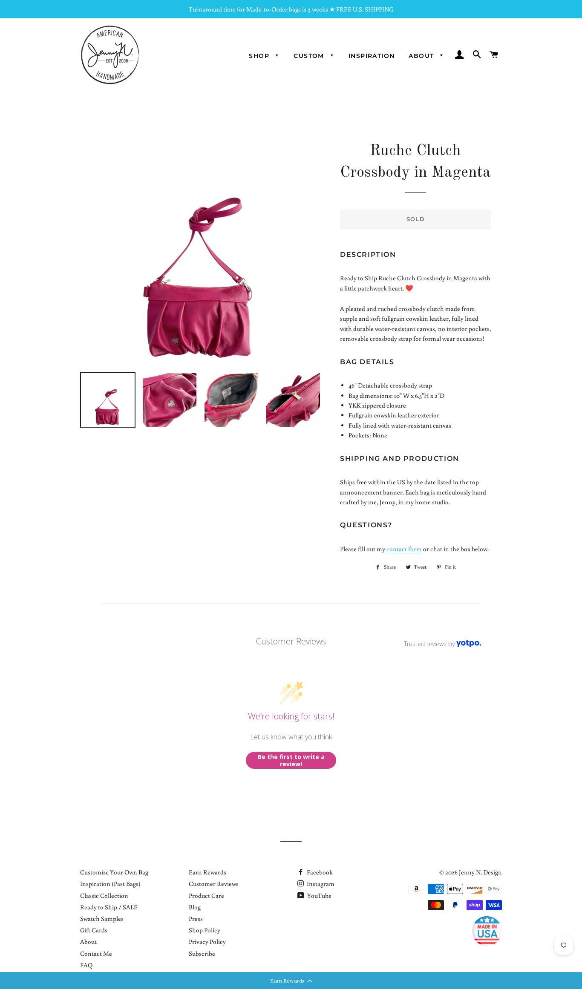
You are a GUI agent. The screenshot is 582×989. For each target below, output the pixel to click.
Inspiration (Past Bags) (110, 884)
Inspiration (372, 56)
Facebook (319, 872)
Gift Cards (93, 930)
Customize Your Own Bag (114, 872)
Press (196, 918)
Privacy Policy (207, 941)
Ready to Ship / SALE (109, 907)
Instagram (319, 884)
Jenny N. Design (480, 872)
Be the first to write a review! (291, 760)
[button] (291, 980)
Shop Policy (204, 930)
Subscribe (202, 953)
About (422, 56)
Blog (195, 907)
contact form (404, 549)
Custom (310, 56)
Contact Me (96, 953)
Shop (260, 56)
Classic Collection (104, 895)
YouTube (318, 895)
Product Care (206, 895)
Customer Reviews (214, 884)
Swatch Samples (102, 918)
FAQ (86, 965)
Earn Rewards (207, 872)
